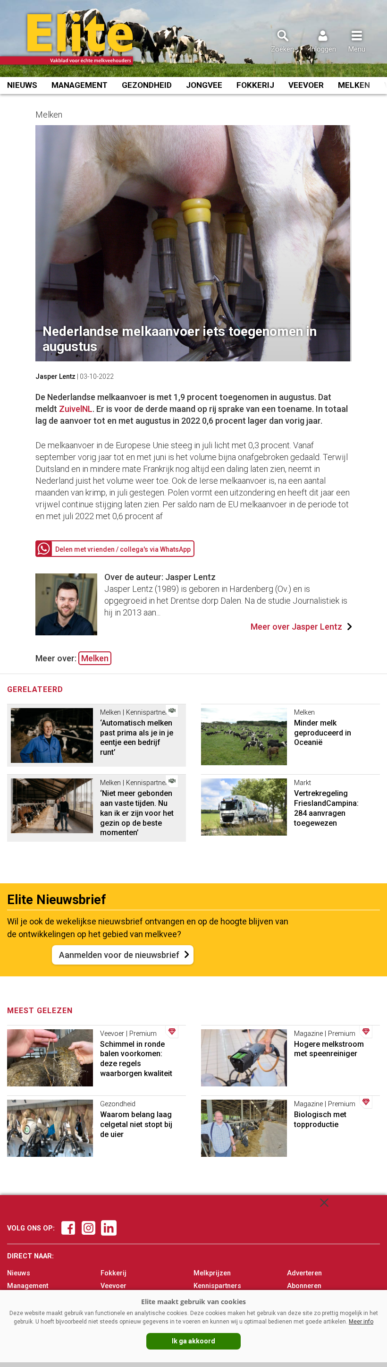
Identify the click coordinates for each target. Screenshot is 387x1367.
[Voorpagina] (79, 39)
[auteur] (66, 632)
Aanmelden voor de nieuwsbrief (119, 955)
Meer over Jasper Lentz (296, 627)
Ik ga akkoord (193, 1341)
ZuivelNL (76, 409)
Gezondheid (147, 85)
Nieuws (22, 85)
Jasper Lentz (55, 376)
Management (79, 85)
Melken (354, 85)
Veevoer (306, 85)
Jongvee (204, 85)
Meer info (361, 1321)
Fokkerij (255, 85)
